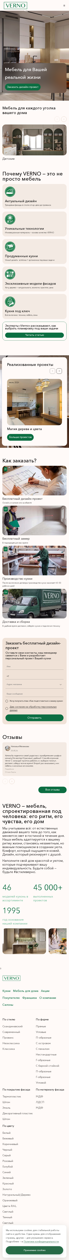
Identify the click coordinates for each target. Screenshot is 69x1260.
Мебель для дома (25, 991)
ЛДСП (40, 1102)
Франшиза (29, 998)
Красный (8, 1184)
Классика (8, 1049)
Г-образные (43, 1060)
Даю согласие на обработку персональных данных (33, 708)
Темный (7, 1217)
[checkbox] (6, 701)
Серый (6, 1155)
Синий (6, 1172)
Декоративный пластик (17, 1113)
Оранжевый (9, 1200)
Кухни (6, 991)
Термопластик (11, 1096)
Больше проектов (20, 437)
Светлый (7, 1212)
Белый (6, 1133)
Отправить (34, 718)
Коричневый (10, 1144)
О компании (47, 998)
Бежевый (8, 1138)
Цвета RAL (9, 1206)
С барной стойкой (47, 1066)
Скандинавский (12, 1026)
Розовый (7, 1161)
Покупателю (11, 998)
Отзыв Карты (10, 772)
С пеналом (42, 1049)
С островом (43, 1043)
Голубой (7, 1167)
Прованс (8, 1038)
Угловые (41, 1032)
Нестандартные (46, 1055)
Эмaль (6, 1108)
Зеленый (7, 1178)
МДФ (39, 1096)
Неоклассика (11, 1043)
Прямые (41, 1026)
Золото (7, 1189)
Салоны (7, 1005)
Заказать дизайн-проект (23, 87)
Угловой (41, 1083)
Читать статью (34, 335)
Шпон (6, 1102)
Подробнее (9, 769)
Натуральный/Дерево (16, 1195)
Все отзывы (52, 790)
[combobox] (6, 684)
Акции (45, 991)
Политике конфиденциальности (41, 1241)
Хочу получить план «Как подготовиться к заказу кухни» (36, 701)
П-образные (43, 1038)
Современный (11, 1032)
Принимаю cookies (35, 1250)
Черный (7, 1150)
